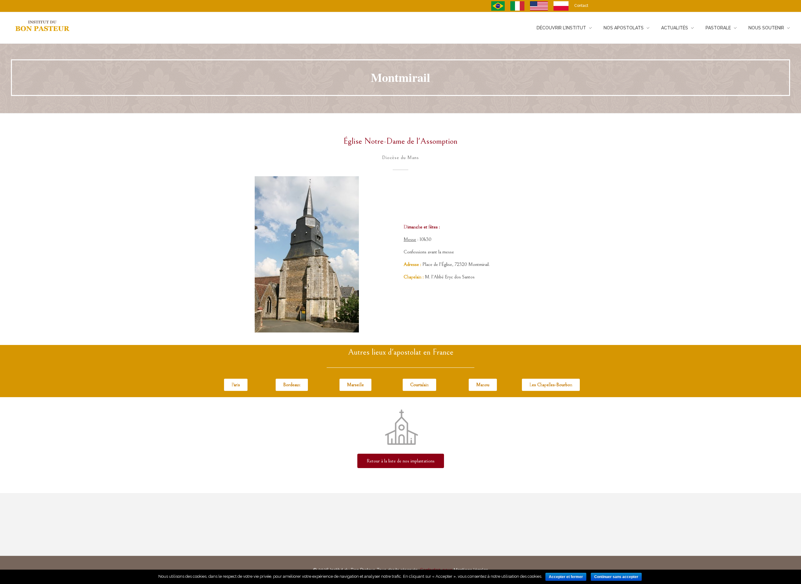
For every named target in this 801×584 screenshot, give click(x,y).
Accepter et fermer (566, 577)
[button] (235, 385)
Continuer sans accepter (616, 577)
